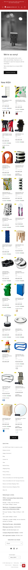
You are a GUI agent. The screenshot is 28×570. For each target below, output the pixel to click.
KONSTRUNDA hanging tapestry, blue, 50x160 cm (7, 246)
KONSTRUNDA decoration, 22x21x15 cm (19, 272)
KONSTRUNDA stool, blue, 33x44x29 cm (19, 299)
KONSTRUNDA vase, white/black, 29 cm (19, 193)
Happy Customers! (7, 453)
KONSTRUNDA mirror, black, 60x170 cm (19, 219)
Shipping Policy (6, 468)
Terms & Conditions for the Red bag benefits (13, 477)
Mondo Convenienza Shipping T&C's (11, 486)
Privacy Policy (6, 471)
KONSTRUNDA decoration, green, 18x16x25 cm (6, 299)
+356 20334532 (17, 524)
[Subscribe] (21, 543)
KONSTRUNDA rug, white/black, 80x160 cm (20, 387)
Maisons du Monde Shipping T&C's (11, 483)
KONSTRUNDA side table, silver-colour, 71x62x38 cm (6, 387)
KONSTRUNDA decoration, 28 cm (19, 330)
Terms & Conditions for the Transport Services (13, 480)
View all (14, 437)
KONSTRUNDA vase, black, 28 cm (19, 135)
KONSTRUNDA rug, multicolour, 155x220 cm (7, 193)
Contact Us (5, 459)
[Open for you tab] (23, 565)
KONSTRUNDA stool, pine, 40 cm (19, 245)
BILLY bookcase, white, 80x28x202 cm (7, 101)
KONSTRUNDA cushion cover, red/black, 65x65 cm (7, 135)
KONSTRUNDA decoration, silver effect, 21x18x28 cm (7, 219)
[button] (2, 7)
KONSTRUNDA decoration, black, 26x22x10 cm (6, 272)
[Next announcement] (25, 2)
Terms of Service (7, 474)
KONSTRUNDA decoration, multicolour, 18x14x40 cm (7, 355)
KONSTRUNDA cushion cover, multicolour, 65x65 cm (20, 101)
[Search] (18, 7)
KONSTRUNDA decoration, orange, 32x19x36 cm (6, 166)
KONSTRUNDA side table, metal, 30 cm (6, 330)
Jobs (4, 462)
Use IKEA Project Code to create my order (12, 447)
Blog (4, 456)
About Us (5, 490)
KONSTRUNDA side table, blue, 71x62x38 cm (19, 355)
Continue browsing (10, 72)
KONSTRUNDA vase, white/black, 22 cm (19, 166)
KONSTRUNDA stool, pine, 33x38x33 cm (6, 419)
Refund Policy (6, 465)
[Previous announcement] (2, 2)
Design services (6, 450)
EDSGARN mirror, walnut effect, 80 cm (20, 419)
